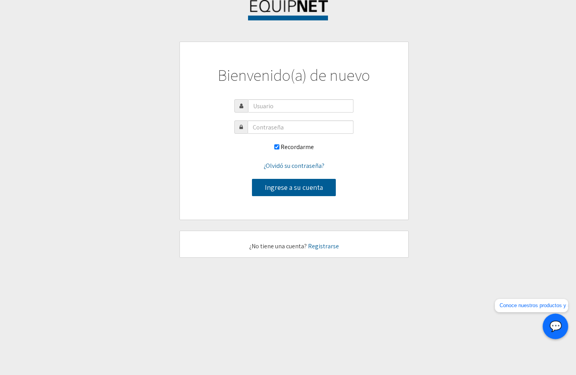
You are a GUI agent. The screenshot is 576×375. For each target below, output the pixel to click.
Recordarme (297, 147)
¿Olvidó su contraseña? (294, 166)
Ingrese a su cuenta (294, 187)
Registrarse (323, 246)
